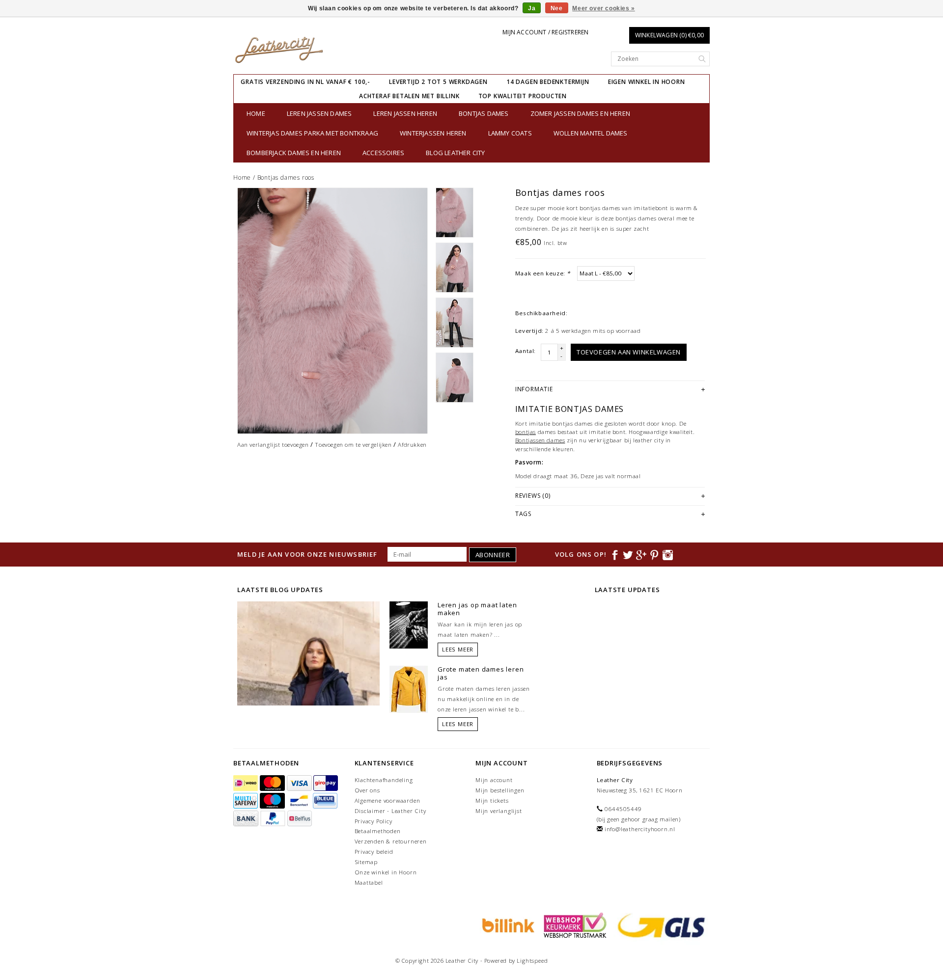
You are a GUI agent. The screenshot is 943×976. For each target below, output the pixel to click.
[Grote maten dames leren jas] (408, 688)
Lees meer (457, 649)
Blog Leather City (455, 152)
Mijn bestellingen (500, 790)
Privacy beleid (374, 851)
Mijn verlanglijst (498, 810)
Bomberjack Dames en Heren (294, 152)
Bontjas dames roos (285, 177)
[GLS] (659, 924)
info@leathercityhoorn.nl (640, 829)
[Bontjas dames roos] (332, 311)
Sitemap (366, 862)
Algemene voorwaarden (387, 800)
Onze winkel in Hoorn (386, 872)
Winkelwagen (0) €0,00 (669, 35)
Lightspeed (532, 960)
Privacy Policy (373, 821)
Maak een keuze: (542, 273)
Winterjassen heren (433, 133)
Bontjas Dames (484, 113)
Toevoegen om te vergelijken (353, 444)
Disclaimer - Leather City (390, 810)
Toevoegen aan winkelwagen (629, 352)
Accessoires (383, 152)
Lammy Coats (510, 133)
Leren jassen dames (319, 113)
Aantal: (525, 350)
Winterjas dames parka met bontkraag (312, 133)
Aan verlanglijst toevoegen (273, 444)
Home (256, 113)
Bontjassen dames (540, 440)
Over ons (367, 790)
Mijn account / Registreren (545, 32)
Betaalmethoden (378, 831)
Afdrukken (412, 444)
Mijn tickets (492, 800)
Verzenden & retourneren (391, 841)
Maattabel (369, 882)
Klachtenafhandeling (384, 780)
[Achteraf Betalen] (507, 924)
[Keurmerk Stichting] (574, 924)
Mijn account (494, 780)
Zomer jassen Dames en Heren (580, 113)
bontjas (525, 431)
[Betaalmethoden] (246, 783)
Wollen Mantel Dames (591, 133)
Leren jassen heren (405, 113)
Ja (531, 8)
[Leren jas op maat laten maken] (408, 624)
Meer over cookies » (603, 8)
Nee (557, 8)
